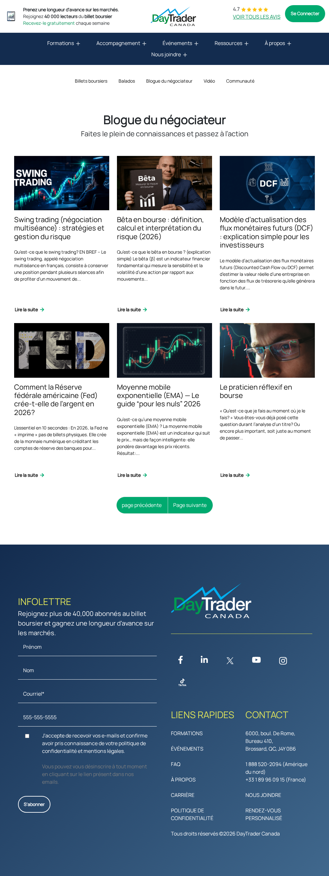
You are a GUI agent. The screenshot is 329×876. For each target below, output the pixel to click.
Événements (177, 43)
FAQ (176, 764)
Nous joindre (166, 54)
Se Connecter (305, 13)
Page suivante (190, 505)
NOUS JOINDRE (263, 795)
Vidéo (209, 81)
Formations (60, 43)
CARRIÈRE (182, 795)
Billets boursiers (91, 81)
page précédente (142, 505)
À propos (275, 43)
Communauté (240, 81)
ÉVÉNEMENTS (187, 748)
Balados (127, 81)
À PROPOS (183, 779)
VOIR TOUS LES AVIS (256, 16)
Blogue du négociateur (169, 81)
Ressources (228, 43)
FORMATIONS (187, 733)
